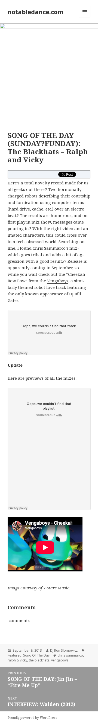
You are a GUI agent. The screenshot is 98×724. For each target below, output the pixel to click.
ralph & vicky (17, 660)
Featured (15, 655)
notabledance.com (35, 12)
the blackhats (39, 660)
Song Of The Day (36, 655)
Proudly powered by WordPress (32, 717)
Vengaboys (57, 280)
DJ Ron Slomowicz (64, 650)
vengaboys (60, 660)
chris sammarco (70, 655)
